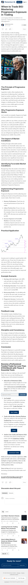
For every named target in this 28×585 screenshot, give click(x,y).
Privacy (18, 573)
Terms (22, 573)
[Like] (2, 29)
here (20, 477)
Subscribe (19, 2)
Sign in (25, 2)
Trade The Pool (17, 406)
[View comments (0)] (6, 29)
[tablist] (7, 493)
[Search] (25, 511)
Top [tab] (3, 511)
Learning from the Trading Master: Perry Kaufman (9, 527)
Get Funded (7, 398)
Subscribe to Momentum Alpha (13, 381)
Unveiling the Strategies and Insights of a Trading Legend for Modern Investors (9, 531)
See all (4, 553)
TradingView (8, 420)
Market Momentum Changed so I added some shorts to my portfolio (10, 518)
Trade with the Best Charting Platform (15, 416)
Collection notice (14, 574)
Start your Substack (10, 578)
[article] (14, 519)
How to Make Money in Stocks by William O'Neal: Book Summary (9, 541)
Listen (24, 25)
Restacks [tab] (11, 493)
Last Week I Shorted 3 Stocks (10, 516)
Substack (6, 582)
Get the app (21, 578)
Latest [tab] (6, 511)
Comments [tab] (4, 493)
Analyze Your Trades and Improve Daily (15, 435)
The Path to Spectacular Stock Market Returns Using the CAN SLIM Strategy (9, 545)
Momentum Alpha (9, 24)
